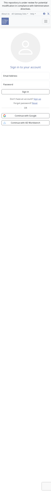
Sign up (37, 99)
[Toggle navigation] (45, 21)
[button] (20, 13)
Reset (35, 103)
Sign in (25, 91)
